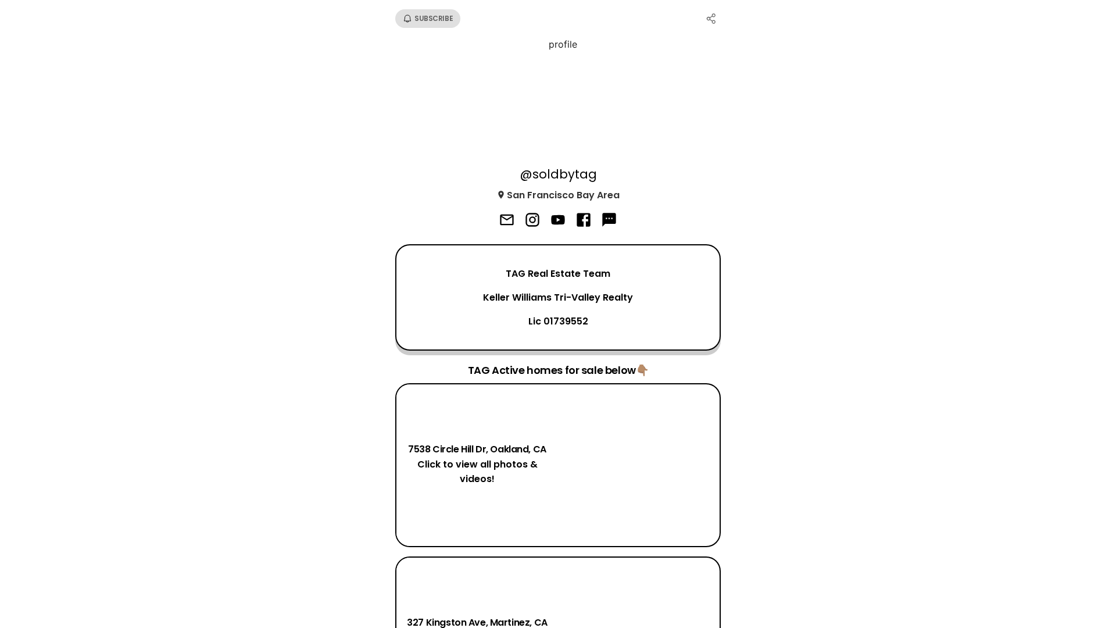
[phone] (609, 221)
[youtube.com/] (558, 221)
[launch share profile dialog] (711, 18)
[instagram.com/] (532, 221)
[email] (507, 221)
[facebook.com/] (583, 221)
